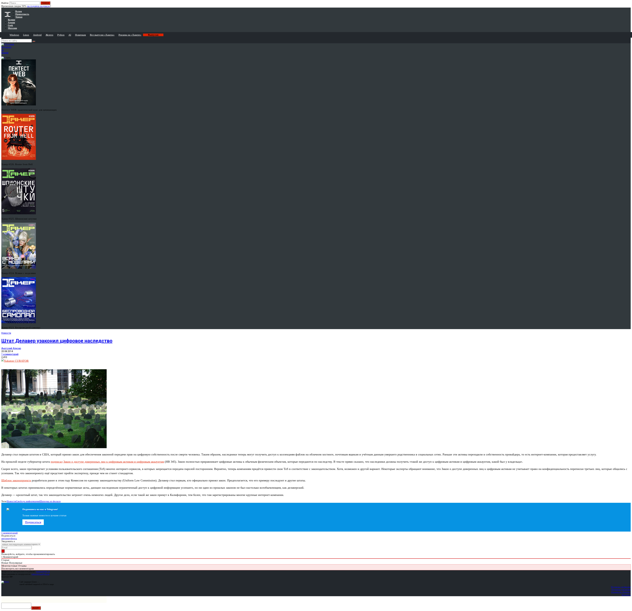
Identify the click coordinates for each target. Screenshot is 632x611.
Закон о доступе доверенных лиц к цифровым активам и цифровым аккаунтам (113, 461)
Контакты (626, 595)
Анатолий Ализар (11, 348)
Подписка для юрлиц (621, 589)
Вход (628, 4)
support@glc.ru (43, 571)
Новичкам (80, 35)
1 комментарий (9, 354)
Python (61, 35)
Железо (49, 35)
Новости (6, 333)
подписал (57, 461)
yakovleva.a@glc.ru (40, 574)
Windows (14, 35)
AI (69, 35)
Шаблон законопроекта (16, 480)
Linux (26, 35)
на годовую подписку (38, 6)
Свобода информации (28, 501)
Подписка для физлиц (621, 587)
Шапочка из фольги (50, 501)
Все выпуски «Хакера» (102, 35)
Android (37, 35)
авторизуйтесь (9, 538)
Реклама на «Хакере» (129, 35)
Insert (36, 608)
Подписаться (33, 522)
